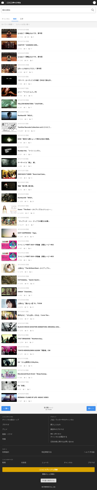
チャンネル (6, 19)
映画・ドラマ (7, 434)
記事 (21, 19)
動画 (14, 19)
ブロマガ (5, 424)
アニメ (4, 429)
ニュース (45, 462)
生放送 (23, 462)
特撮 (4, 439)
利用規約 (5, 452)
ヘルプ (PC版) (89, 452)
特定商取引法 (47, 452)
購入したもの (55, 424)
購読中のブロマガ (57, 429)
